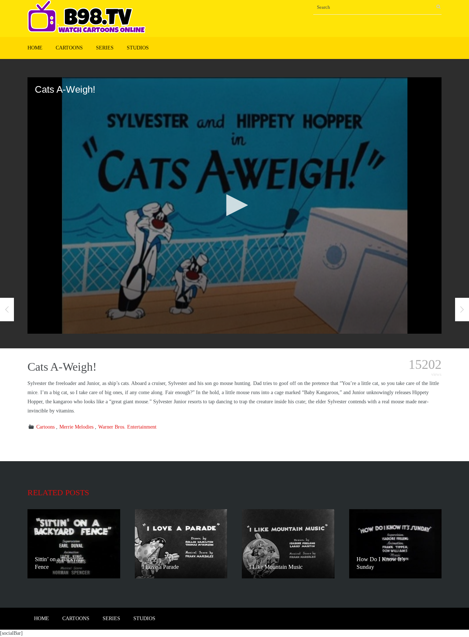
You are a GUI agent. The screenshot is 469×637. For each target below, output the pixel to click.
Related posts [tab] (58, 492)
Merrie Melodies (76, 427)
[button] (234, 205)
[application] (234, 205)
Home (35, 48)
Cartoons (69, 48)
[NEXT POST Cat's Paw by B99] (462, 309)
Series (105, 48)
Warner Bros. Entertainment (127, 427)
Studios (138, 48)
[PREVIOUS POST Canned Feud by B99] (7, 309)
